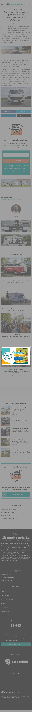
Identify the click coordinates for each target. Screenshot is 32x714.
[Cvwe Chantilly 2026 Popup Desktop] (15, 356)
